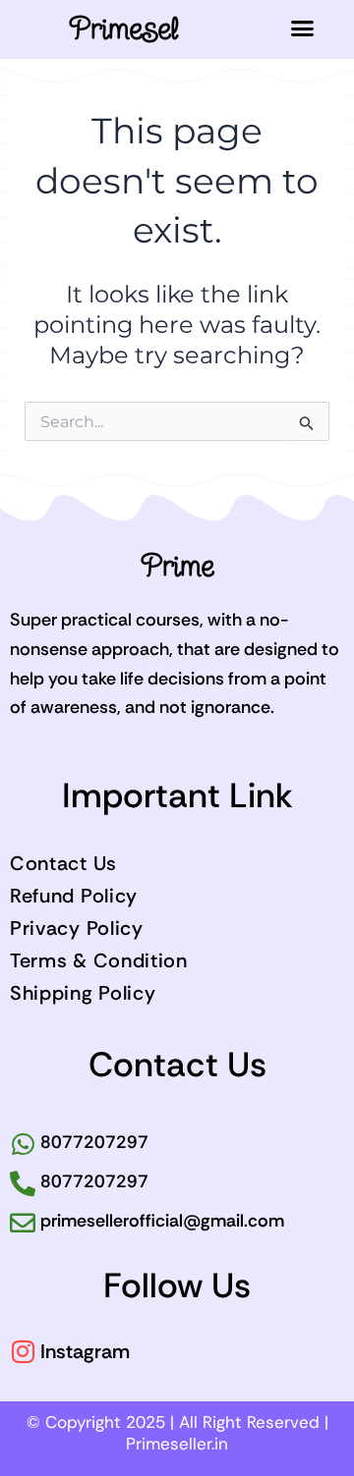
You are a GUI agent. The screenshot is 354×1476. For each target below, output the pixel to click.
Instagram (85, 1351)
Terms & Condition (99, 960)
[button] (303, 28)
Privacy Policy (77, 928)
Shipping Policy (83, 993)
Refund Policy (74, 895)
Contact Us (63, 863)
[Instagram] (22, 1351)
